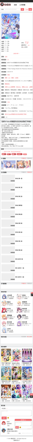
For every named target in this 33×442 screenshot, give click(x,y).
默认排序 (29, 336)
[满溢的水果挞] (16, 355)
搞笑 (6, 77)
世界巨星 (4, 399)
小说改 (16, 77)
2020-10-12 (17, 365)
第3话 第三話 (18, 196)
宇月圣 (9, 308)
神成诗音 (24, 308)
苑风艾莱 (24, 322)
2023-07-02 (28, 383)
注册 (30, 9)
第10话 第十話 (19, 259)
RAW (32, 294)
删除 (20, 433)
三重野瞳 (12, 87)
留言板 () (23, 420)
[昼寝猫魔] (4, 319)
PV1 (2, 169)
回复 (8, 425)
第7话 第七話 (18, 232)
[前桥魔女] (27, 391)
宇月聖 (11, 310)
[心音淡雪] (4, 299)
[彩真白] (19, 299)
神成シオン (27, 310)
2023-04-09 (7, 400)
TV (8, 59)
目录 (15, 5)
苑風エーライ (28, 323)
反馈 (31, 394)
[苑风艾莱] (19, 326)
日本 (6, 56)
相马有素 (9, 322)
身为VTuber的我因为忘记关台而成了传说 (15, 114)
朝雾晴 (24, 315)
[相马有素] (4, 326)
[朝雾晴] (19, 319)
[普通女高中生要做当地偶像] (6, 373)
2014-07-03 (7, 383)
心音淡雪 (9, 295)
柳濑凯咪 (24, 302)
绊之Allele (15, 399)
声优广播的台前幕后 (7, 363)
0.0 (28, 45)
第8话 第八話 (18, 241)
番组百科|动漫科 (6, 4)
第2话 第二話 (18, 187)
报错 (31, 396)
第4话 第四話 (18, 205)
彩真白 (24, 295)
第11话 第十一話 (19, 268)
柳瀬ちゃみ (27, 303)
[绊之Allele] (16, 391)
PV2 (17, 169)
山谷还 (9, 328)
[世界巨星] (6, 391)
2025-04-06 (28, 400)
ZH (31, 292)
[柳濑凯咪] (19, 306)
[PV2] (23, 164)
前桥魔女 (25, 399)
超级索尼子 (15, 381)
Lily (9, 77)
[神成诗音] (19, 312)
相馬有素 (12, 323)
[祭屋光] (4, 306)
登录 (27, 9)
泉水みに (18, 87)
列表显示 (29, 158)
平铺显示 (23, 158)
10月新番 (22, 5)
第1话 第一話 (18, 178)
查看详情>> (16, 53)
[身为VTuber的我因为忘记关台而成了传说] (10, 26)
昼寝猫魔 (9, 315)
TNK (8, 102)
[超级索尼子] (16, 373)
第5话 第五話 (18, 214)
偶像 (12, 77)
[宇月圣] (4, 312)
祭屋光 (9, 302)
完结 (8, 74)
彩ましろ (27, 296)
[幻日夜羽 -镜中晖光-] (27, 373)
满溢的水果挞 (16, 363)
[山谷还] (4, 332)
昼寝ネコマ (12, 317)
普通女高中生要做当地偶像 (9, 381)
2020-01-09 (28, 365)
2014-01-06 (17, 383)
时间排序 (23, 336)
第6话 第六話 (18, 223)
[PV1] (8, 164)
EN (31, 295)
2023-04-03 (17, 400)
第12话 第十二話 (19, 277)
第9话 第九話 (18, 250)
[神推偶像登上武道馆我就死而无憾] (27, 355)
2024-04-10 (7, 365)
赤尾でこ (7, 87)
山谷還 (11, 330)
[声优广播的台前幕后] (6, 355)
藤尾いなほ (25, 87)
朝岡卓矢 (7, 84)
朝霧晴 (26, 317)
